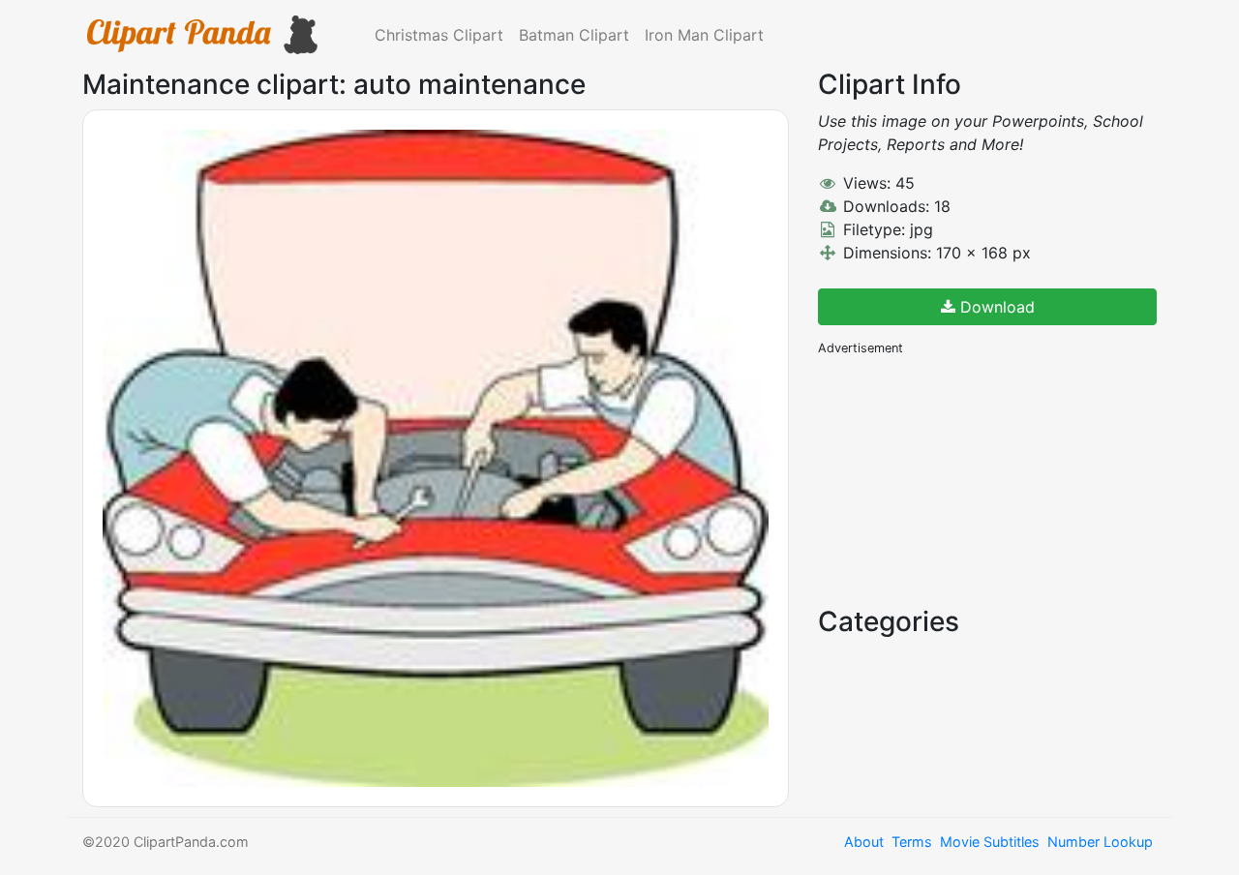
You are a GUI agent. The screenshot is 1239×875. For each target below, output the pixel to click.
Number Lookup (1100, 841)
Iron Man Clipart (704, 35)
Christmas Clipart (439, 35)
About (864, 841)
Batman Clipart (574, 35)
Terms (911, 841)
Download (995, 307)
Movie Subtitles (990, 841)
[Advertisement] (963, 479)
